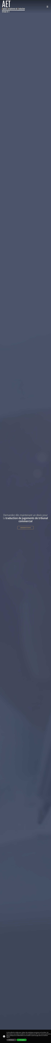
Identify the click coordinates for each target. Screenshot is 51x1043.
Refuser (12, 1040)
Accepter (22, 1040)
